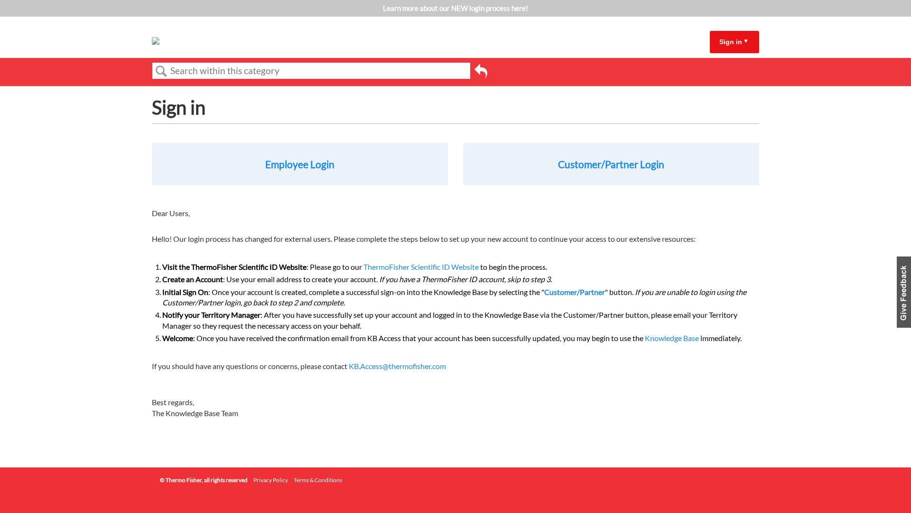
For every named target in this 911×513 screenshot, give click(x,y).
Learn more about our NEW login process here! (455, 8)
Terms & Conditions (318, 480)
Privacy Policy (270, 480)
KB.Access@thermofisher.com (397, 365)
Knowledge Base (672, 337)
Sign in (730, 42)
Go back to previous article (481, 72)
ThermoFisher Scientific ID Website (421, 266)
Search (161, 71)
